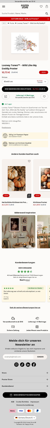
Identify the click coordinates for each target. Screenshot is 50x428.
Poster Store (30, 422)
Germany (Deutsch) (25, 418)
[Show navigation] (3, 6)
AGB (12, 402)
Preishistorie (6, 128)
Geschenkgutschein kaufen (27, 395)
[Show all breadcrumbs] (4, 23)
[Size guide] (6, 96)
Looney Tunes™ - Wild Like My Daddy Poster (31, 23)
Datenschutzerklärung (25, 405)
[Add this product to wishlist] (44, 96)
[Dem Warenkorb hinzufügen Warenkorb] (29, 196)
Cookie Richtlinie (22, 402)
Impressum (35, 402)
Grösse (4, 77)
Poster (12, 23)
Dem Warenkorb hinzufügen (25, 89)
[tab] (41, 6)
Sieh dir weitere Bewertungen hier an (25, 308)
